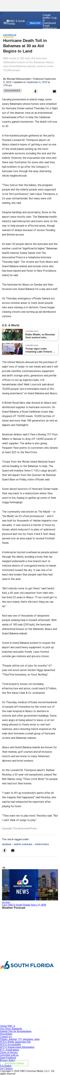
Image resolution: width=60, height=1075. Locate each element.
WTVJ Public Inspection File (15, 1041)
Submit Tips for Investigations (16, 1031)
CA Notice (5, 1065)
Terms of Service (9, 1052)
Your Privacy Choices (14, 1063)
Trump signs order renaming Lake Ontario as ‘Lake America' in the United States (40, 350)
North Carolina (23, 844)
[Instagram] (19, 996)
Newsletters (6, 1033)
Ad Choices (6, 1068)
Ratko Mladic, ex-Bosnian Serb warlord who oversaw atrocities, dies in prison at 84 (40, 336)
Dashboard (49, 23)
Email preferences (50, 27)
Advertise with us (9, 1055)
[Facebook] (19, 982)
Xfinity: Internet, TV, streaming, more (20, 1039)
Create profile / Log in (49, 18)
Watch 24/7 (35, 23)
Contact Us (6, 1036)
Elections (21, 37)
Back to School (39, 37)
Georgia (6, 844)
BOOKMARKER (12, 90)
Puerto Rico (42, 844)
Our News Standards (11, 1028)
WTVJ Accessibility (10, 1044)
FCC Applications (9, 1049)
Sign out (47, 31)
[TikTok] (19, 1009)
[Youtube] (19, 1023)
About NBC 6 (7, 1026)
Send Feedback (8, 1057)
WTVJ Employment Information (17, 1047)
